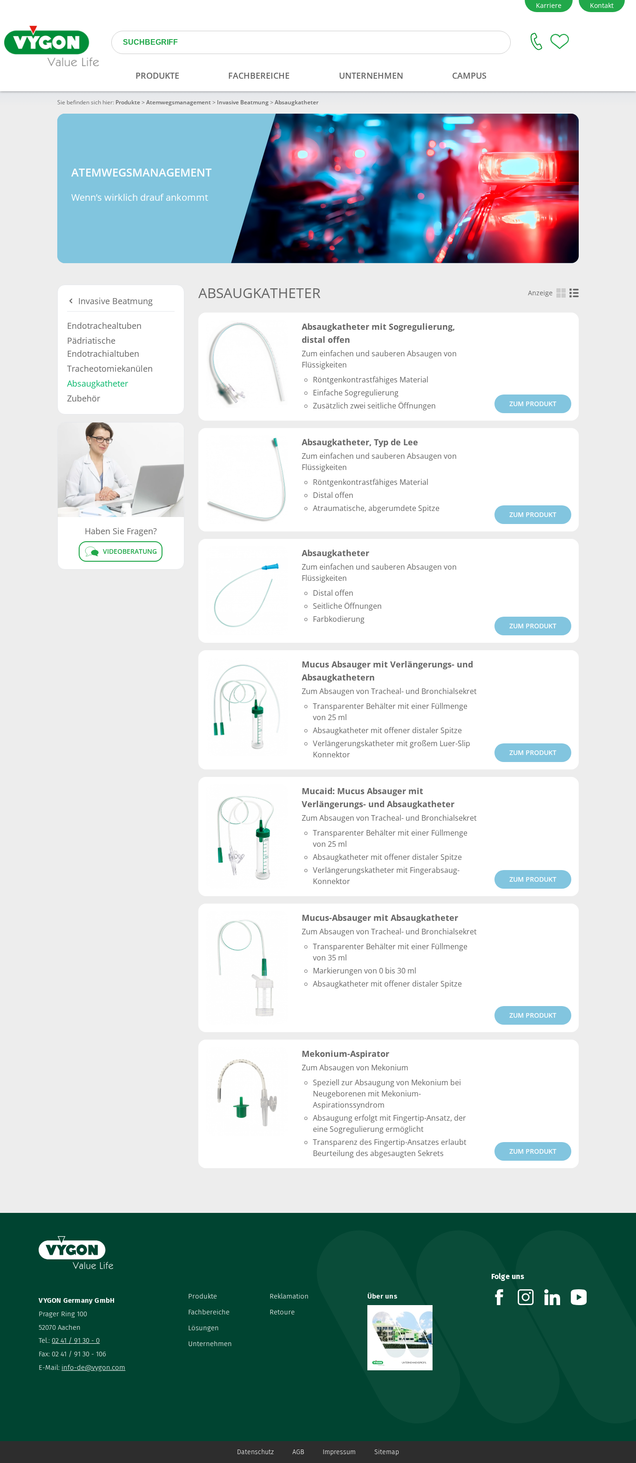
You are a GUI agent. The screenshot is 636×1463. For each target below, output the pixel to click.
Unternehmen (210, 1344)
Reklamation (289, 1296)
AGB (298, 1452)
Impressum (339, 1452)
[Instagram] (531, 1297)
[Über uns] (422, 1337)
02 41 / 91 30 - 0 (76, 1340)
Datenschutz (255, 1452)
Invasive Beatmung (243, 102)
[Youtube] (584, 1297)
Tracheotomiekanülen (110, 368)
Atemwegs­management (178, 102)
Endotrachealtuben (104, 325)
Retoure (282, 1312)
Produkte (127, 102)
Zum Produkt (532, 403)
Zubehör (83, 398)
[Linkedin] (557, 1297)
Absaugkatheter (97, 383)
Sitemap (386, 1452)
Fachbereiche (209, 1312)
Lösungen (203, 1328)
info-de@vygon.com (93, 1367)
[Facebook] (504, 1297)
